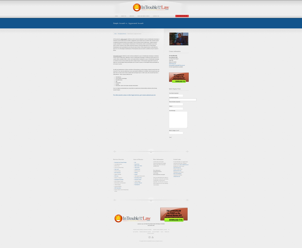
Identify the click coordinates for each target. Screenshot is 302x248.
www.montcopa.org (177, 167)
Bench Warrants (117, 172)
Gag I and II (116, 169)
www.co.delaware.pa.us (184, 164)
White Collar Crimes (138, 165)
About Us (123, 16)
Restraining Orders (138, 177)
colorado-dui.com (176, 176)
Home (116, 16)
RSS (149, 237)
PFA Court (116, 176)
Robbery (136, 172)
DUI (135, 162)
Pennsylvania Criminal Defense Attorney (142, 229)
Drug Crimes (136, 164)
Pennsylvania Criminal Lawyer (160, 229)
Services (132, 16)
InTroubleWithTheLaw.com (151, 7)
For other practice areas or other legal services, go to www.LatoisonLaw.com (134, 95)
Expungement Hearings (118, 179)
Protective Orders (137, 179)
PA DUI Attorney (155, 231)
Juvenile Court (137, 169)
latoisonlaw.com (172, 63)
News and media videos (144, 16)
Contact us (156, 16)
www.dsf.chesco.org (177, 170)
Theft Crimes (136, 167)
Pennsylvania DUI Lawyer (145, 231)
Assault (135, 174)
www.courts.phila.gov (177, 173)
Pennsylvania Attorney (122, 33)
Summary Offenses (138, 182)
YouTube (153, 237)
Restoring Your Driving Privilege (120, 162)
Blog (162, 231)
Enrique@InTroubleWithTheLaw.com (177, 65)
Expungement (137, 184)
